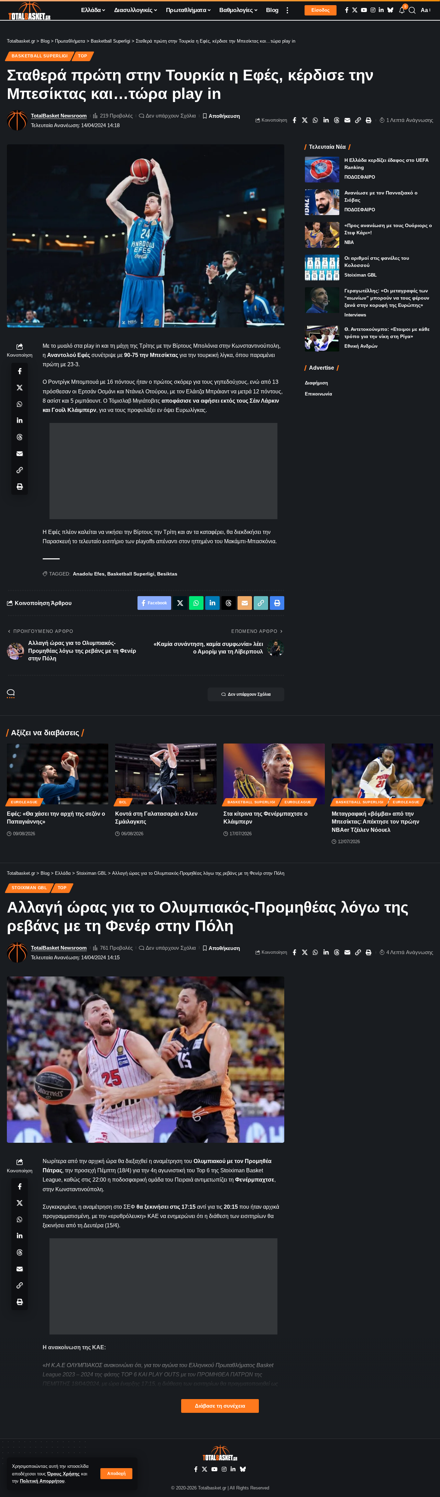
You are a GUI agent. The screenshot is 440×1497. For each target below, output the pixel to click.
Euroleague (24, 802)
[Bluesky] (390, 10)
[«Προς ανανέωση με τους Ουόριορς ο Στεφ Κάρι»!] (322, 235)
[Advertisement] (163, 471)
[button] (116, 1473)
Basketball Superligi (40, 56)
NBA (349, 242)
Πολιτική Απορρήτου (42, 1481)
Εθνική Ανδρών (360, 346)
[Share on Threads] (337, 120)
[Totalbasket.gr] (29, 10)
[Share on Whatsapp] (315, 120)
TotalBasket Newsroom (59, 116)
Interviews (355, 314)
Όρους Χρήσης (63, 1473)
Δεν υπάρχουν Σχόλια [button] (249, 694)
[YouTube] (364, 10)
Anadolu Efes (88, 574)
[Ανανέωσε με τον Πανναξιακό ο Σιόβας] (322, 202)
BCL (123, 802)
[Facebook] (346, 10)
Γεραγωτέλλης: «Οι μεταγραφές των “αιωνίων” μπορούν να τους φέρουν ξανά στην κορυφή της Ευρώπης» (386, 298)
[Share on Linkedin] (326, 120)
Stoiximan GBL (360, 275)
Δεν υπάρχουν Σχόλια (171, 116)
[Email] (347, 120)
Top (82, 56)
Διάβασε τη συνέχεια (220, 1406)
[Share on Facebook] (294, 120)
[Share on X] (305, 120)
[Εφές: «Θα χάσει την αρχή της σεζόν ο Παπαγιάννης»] (57, 774)
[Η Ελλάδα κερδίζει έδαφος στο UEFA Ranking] (322, 169)
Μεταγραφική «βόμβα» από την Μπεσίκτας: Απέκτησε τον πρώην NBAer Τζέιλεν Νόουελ (375, 822)
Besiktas (167, 574)
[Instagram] (373, 10)
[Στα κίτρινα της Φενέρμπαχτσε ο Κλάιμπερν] (274, 774)
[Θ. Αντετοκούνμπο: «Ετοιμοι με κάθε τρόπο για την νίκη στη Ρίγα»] (322, 338)
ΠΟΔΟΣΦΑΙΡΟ (359, 177)
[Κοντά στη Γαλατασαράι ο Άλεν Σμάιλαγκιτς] (166, 774)
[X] (354, 10)
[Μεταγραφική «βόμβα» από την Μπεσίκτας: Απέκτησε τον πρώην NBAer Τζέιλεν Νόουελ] (382, 774)
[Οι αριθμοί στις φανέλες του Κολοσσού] (322, 267)
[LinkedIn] (381, 10)
